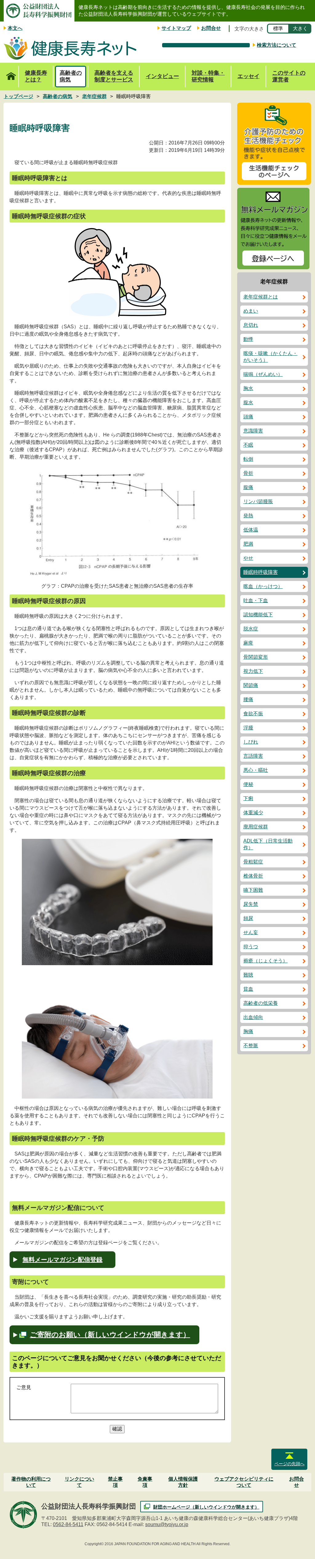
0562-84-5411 (68, 1524)
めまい (250, 311)
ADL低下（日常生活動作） (268, 844)
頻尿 (248, 918)
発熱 (248, 515)
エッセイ (248, 76)
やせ (248, 558)
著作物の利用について (31, 1482)
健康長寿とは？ (36, 76)
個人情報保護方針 (183, 1482)
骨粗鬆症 (253, 861)
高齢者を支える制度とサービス (113, 76)
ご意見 (23, 1387)
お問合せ (211, 28)
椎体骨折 (253, 875)
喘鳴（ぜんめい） (263, 374)
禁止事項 (115, 1482)
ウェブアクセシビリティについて (243, 1482)
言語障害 (253, 756)
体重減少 (253, 812)
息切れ (250, 325)
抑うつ (250, 946)
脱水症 (250, 628)
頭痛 (248, 416)
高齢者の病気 (71, 76)
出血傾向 (253, 1017)
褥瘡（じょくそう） (265, 960)
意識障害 (253, 430)
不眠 (248, 445)
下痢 (248, 798)
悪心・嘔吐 (255, 770)
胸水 (248, 388)
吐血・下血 (255, 600)
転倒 (248, 459)
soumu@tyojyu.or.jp (166, 1524)
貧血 (248, 989)
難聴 (248, 974)
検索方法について (276, 45)
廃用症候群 (255, 826)
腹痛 (248, 487)
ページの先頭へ (289, 1463)
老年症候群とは (260, 296)
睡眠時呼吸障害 (260, 572)
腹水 (248, 402)
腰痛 (248, 699)
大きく (300, 28)
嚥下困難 (253, 890)
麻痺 (248, 642)
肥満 (248, 544)
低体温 (250, 529)
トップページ (11, 76)
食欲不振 (253, 713)
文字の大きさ (249, 28)
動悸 (248, 339)
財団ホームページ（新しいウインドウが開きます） (206, 1507)
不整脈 (250, 1045)
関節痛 (250, 685)
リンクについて (79, 1482)
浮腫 (248, 727)
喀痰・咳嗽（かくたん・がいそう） (270, 357)
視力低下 (253, 671)
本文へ (15, 28)
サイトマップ (176, 28)
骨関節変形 (255, 657)
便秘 (248, 784)
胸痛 (248, 1031)
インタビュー (162, 76)
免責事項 (145, 1482)
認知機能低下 (258, 614)
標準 (278, 28)
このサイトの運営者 (288, 76)
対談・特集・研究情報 (208, 76)
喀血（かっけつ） (263, 586)
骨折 (248, 473)
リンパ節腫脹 (258, 501)
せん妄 (250, 932)
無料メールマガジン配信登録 (62, 1259)
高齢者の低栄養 (260, 1003)
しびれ (250, 741)
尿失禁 (250, 904)
